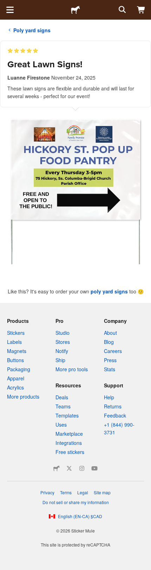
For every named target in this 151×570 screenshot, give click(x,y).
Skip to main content (5, 5)
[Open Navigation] (10, 10)
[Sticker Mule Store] (56, 468)
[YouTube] (94, 468)
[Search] (121, 10)
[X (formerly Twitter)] (69, 468)
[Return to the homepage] (75, 10)
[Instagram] (82, 468)
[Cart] (141, 10)
